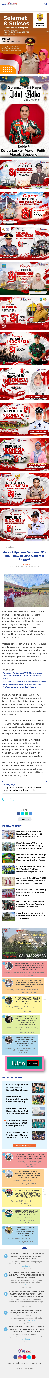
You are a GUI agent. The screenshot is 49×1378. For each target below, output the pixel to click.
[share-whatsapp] (26, 813)
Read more (34, 975)
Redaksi (11, 1363)
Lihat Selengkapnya (24, 1146)
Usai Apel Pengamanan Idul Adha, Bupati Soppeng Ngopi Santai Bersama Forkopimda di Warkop (29, 983)
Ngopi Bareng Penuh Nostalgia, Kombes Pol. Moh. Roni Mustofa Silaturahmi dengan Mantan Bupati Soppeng (29, 966)
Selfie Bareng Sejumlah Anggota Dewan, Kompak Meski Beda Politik (17, 1087)
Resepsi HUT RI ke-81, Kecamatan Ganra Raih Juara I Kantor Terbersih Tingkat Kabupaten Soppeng (17, 1111)
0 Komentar (30, 1166)
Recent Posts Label (44, 999)
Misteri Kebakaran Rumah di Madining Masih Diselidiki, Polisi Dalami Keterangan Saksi (28, 1001)
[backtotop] (24, 1249)
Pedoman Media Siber (32, 1363)
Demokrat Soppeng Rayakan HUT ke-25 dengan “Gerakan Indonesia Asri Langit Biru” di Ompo (29, 1156)
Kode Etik (19, 1363)
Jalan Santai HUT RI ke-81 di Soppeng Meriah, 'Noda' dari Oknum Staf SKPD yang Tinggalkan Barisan (17, 1135)
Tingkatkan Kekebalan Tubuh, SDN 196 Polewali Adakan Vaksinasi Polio (22, 788)
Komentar (25, 819)
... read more (28, 1304)
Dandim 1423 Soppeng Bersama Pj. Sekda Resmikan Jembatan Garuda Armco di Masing (25, 1231)
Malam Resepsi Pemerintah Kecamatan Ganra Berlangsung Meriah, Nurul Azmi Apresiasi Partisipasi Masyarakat (17, 1099)
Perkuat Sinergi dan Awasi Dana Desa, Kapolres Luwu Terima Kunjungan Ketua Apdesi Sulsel (25, 1041)
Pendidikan (8, 799)
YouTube (35, 1360)
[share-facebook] (18, 813)
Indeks (31, 1366)
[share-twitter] (22, 813)
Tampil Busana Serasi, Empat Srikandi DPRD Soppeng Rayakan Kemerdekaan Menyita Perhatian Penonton (17, 1123)
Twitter (30, 1360)
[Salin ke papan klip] (30, 813)
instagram (19, 1366)
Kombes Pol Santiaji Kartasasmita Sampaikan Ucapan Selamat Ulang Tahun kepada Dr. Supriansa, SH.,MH (26, 1020)
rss (26, 1366)
